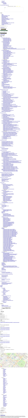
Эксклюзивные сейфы (4, 73)
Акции (1, 286)
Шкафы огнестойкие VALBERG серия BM (8, 114)
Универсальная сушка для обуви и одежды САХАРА (9, 159)
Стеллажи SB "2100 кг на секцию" (6, 144)
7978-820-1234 (2, 27)
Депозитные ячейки (4, 79)
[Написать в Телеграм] (1, 33)
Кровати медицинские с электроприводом (8, 99)
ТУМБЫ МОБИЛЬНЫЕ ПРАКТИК (7, 258)
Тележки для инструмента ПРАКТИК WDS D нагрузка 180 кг (11, 161)
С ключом (3, 83)
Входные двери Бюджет (5, 275)
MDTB (2, 216)
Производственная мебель (3, 150)
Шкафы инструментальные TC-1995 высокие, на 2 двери (10, 167)
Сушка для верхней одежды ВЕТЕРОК (8, 157)
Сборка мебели (5, 296)
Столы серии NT (5, 192)
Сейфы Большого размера (5, 82)
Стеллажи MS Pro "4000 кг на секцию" (6, 145)
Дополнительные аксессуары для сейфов (7, 81)
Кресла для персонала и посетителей (7, 184)
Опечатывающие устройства (5, 179)
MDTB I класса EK (5, 217)
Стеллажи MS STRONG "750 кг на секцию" (7, 142)
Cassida (3, 267)
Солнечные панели (4, 282)
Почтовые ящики (4, 17)
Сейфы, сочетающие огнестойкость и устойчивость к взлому (9, 63)
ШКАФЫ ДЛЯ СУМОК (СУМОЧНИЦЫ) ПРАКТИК (10, 260)
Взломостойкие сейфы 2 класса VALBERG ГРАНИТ (9, 233)
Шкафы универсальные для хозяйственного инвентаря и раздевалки (11, 129)
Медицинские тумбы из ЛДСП (7, 96)
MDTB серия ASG (5, 226)
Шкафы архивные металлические (6, 115)
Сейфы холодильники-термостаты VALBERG (7, 108)
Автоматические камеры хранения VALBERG (9, 229)
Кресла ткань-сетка (5, 188)
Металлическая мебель (3, 112)
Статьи (4, 372)
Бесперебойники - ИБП (5, 284)
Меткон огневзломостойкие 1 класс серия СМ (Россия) (10, 65)
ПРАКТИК (4, 92)
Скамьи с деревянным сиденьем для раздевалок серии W (10, 135)
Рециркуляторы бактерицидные (6, 107)
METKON (3, 268)
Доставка (4, 289)
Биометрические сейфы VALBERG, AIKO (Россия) (9, 87)
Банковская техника (4, 20)
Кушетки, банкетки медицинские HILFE (8, 95)
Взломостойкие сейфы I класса (7, 38)
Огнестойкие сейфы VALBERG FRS (7, 244)
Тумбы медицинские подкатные (6, 109)
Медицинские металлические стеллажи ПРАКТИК (9, 104)
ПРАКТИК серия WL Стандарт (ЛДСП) (8, 202)
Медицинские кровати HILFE (7, 214)
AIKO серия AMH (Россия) (6, 42)
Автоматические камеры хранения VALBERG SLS (9, 230)
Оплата (4, 288)
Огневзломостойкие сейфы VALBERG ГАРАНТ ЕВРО (10, 243)
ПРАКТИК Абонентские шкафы (7, 138)
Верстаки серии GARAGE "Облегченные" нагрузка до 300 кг (9, 153)
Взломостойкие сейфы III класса (7, 39)
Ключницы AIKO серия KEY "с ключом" (7, 175)
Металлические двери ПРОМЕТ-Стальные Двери (8, 22)
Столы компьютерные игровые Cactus (8, 191)
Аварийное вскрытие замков (6, 297)
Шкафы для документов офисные (7, 197)
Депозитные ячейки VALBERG (7, 240)
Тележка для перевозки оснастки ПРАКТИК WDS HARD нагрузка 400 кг (12, 160)
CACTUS (3, 262)
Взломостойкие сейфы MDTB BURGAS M (8, 223)
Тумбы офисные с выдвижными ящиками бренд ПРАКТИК (10, 122)
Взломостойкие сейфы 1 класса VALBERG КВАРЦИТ (10, 232)
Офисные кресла (4, 183)
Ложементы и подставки (6, 56)
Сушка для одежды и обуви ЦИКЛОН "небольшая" (9, 158)
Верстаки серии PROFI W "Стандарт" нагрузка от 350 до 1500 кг (10, 155)
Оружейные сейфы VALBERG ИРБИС (8, 246)
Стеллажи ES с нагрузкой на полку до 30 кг (7, 141)
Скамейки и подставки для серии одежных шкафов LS (10, 134)
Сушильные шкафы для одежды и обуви (7, 156)
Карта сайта (4, 373)
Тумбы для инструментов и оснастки (6, 163)
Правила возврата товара (6, 290)
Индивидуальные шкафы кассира (6, 136)
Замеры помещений (4, 402)
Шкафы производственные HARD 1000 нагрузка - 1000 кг (10, 170)
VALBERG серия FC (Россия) (7, 76)
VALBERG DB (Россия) (6, 80)
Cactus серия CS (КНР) (6, 67)
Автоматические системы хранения (5, 385)
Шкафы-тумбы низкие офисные (7, 200)
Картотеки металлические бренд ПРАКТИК (8, 118)
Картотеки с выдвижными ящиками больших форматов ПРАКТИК (11, 121)
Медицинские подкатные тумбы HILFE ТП (8, 215)
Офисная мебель (2, 182)
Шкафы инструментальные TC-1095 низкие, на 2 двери (10, 166)
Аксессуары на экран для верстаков (6, 151)
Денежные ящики (4, 206)
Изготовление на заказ (6, 298)
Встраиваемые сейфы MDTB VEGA (7, 225)
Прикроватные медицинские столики (8, 102)
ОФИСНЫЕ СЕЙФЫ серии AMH (7, 210)
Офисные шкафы (4, 195)
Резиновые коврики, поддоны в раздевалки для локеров (10, 133)
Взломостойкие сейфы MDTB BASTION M (8, 222)
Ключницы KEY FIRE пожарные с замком (7, 173)
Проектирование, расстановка (7, 299)
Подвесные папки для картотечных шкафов (8, 119)
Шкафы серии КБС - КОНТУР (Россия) (8, 47)
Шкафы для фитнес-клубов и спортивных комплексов (10, 127)
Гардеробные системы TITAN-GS (6, 272)
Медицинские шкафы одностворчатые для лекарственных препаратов (12, 106)
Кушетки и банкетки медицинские (6, 94)
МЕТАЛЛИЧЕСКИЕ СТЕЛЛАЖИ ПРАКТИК (9, 256)
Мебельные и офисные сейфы (5, 41)
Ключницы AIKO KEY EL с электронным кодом (8, 174)
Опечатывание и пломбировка (5, 19)
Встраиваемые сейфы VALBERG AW (8, 237)
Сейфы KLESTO (4, 264)
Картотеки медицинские (5, 93)
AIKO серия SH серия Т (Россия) (7, 66)
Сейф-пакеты (3, 180)
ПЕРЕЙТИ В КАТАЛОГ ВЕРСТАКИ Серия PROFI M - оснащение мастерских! (9, 322)
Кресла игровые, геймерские (6, 185)
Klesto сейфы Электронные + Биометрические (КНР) (9, 48)
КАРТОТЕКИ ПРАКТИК (6, 255)
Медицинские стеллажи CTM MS (6, 103)
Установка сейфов (4, 398)
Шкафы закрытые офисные (6, 198)
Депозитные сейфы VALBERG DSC (7, 239)
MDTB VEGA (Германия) (6, 60)
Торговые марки (4, 21)
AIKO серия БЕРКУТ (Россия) (7, 53)
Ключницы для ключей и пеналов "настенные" (7, 18)
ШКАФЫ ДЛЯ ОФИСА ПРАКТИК (7, 259)
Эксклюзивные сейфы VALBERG (7, 249)
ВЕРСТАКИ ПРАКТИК (6, 253)
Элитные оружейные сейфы (6, 55)
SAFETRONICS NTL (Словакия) (7, 45)
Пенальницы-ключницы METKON (6, 176)
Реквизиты (4, 294)
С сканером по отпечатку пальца (6, 86)
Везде (2, 14)
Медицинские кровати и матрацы (6, 98)
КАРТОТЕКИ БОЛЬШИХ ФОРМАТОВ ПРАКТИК (9, 254)
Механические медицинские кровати (8, 100)
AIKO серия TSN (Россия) (6, 43)
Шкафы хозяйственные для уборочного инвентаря (9, 130)
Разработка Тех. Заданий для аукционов (8, 300)
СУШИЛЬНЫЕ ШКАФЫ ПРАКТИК (7, 257)
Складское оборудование (5, 23)
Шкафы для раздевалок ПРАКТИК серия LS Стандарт (10, 125)
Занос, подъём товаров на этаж (5, 396)
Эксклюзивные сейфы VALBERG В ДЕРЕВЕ (9, 250)
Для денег (3, 85)
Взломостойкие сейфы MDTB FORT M (8, 224)
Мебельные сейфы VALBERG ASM (7, 242)
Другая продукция (4, 387)
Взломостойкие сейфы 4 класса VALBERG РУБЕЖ (9, 235)
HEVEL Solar (3, 212)
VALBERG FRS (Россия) (6, 62)
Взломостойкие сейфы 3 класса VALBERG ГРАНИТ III (10, 234)
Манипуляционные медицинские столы (8, 101)
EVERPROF (3, 211)
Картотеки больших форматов (5, 120)
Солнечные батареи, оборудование (5, 391)
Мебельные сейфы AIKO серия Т (7, 209)
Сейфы (1, 36)
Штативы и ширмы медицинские (6, 111)
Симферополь (5, 301)
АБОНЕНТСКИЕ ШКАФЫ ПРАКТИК (8, 252)
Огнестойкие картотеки (5, 75)
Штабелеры (3, 279)
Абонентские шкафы (4, 137)
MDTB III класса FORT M (6, 219)
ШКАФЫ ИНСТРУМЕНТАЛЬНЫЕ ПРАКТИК (9, 261)
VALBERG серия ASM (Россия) (7, 46)
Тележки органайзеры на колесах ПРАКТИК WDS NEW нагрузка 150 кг (12, 162)
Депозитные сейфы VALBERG (7, 238)
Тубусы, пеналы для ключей (5, 181)
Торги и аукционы (5, 291)
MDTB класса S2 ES (5, 221)
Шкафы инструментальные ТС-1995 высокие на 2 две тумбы (10, 168)
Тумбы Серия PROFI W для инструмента (8, 164)
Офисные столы (4, 190)
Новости (4, 293)
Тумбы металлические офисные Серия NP (8, 194)
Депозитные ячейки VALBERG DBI (7, 241)
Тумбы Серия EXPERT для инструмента (8, 165)
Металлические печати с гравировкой (6, 178)
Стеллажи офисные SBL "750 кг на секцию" (7, 143)
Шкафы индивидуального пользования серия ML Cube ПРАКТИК (11, 128)
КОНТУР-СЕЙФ (4, 269)
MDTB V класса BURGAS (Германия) (8, 72)
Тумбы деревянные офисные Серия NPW (8, 193)
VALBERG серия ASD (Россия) (7, 78)
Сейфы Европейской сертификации (6, 68)
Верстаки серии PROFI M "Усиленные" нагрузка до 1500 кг (9, 154)
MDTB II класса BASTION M (7, 218)
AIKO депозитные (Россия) (6, 77)
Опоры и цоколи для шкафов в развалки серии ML (9, 132)
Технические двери (4, 276)
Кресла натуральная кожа (6, 187)
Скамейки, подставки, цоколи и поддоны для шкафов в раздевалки (10, 131)
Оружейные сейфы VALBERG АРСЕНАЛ (8, 245)
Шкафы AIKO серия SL (6, 117)
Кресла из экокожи (5, 186)
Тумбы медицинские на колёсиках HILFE (8, 110)
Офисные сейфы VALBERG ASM (7, 247)
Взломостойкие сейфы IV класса (7, 40)
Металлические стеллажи (5, 382)
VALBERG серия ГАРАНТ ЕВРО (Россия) (8, 64)
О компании (4, 292)
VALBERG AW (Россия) (6, 61)
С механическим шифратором (5, 84)
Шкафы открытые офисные (6, 199)
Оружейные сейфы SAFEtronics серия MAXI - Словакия (10, 266)
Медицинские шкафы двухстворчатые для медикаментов (10, 105)
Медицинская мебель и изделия (6, 15)
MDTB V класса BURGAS (6, 220)
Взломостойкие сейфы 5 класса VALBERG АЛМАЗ (9, 236)
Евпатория (4, 302)
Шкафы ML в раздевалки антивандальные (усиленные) (10, 124)
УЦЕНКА (3, 24)
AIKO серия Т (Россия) (6, 44)
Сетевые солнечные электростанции (6, 283)
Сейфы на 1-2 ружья (5, 58)
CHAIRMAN (3, 263)
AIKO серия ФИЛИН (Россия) (7, 51)
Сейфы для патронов (5, 57)
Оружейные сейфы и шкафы (5, 50)
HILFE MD (4, 91)
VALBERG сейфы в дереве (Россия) (7, 74)
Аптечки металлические (5, 90)
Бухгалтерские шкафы (4, 116)
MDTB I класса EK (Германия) (7, 69)
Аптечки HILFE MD (5, 213)
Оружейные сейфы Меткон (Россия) (7, 52)
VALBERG (3, 228)
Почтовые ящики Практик (5, 148)
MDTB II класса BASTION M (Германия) (8, 70)
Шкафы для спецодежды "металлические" (8, 126)
